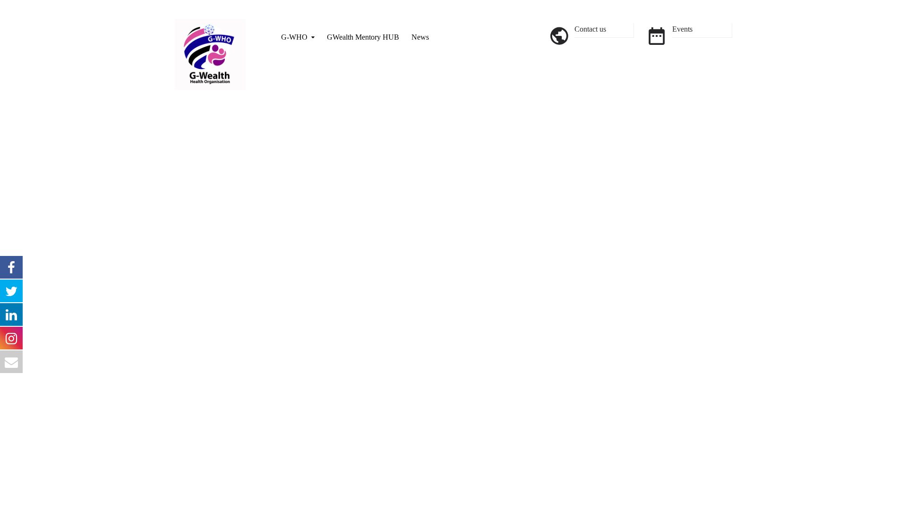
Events (682, 29)
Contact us (590, 29)
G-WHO (294, 37)
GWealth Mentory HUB (363, 37)
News (420, 37)
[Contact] (559, 35)
